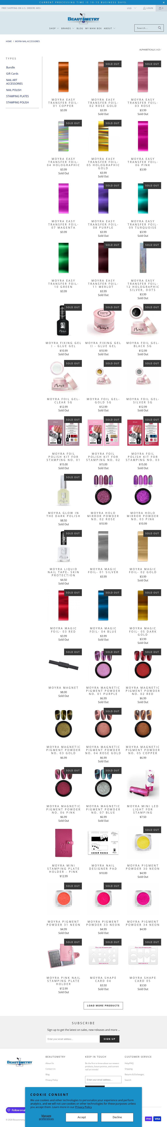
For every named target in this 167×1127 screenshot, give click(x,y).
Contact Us (50, 1068)
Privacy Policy (83, 1107)
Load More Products (103, 1005)
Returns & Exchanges (134, 1074)
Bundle (10, 67)
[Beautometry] (83, 18)
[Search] (160, 28)
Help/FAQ (129, 1063)
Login (149, 8)
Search (128, 1080)
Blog (48, 1074)
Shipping (129, 1068)
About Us (50, 1063)
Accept (82, 1117)
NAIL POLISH (13, 90)
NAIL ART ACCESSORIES (14, 81)
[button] (54, 28)
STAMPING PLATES (17, 96)
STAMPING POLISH (17, 102)
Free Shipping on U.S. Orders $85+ (21, 8)
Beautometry (19, 1119)
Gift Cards (12, 73)
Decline (117, 1117)
